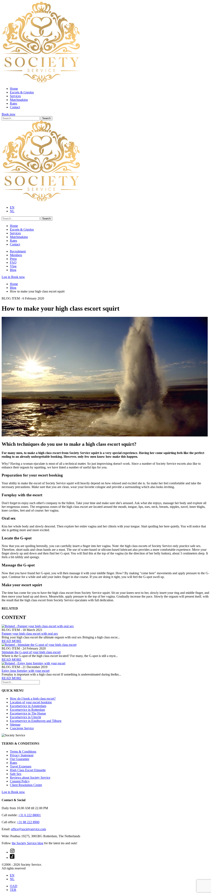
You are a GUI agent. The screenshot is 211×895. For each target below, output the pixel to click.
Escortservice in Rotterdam (27, 709)
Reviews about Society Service (30, 777)
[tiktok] (12, 857)
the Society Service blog (27, 843)
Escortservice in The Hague (28, 713)
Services (15, 96)
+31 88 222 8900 (28, 822)
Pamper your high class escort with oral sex (30, 633)
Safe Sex (15, 774)
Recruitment (18, 251)
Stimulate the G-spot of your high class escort (31, 652)
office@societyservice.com (28, 829)
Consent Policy (20, 781)
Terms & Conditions (23, 751)
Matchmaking (19, 99)
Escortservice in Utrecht (25, 717)
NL (12, 211)
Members (16, 255)
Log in (6, 277)
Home (14, 88)
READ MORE (11, 641)
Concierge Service (22, 728)
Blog (13, 270)
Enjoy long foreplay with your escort (25, 670)
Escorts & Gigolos (22, 92)
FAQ (13, 262)
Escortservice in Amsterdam (28, 706)
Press (13, 259)
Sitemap (15, 724)
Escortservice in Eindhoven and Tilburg (35, 721)
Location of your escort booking (31, 702)
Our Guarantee (19, 759)
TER (13, 889)
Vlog (13, 266)
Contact (15, 107)
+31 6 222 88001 (29, 815)
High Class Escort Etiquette (28, 770)
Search (46, 118)
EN (12, 207)
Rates (13, 103)
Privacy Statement (21, 755)
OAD (13, 886)
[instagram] (12, 852)
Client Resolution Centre (26, 785)
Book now (8, 114)
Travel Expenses (20, 766)
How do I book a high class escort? (33, 698)
